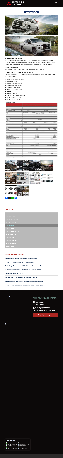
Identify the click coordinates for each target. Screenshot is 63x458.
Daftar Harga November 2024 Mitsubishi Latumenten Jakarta (24, 281)
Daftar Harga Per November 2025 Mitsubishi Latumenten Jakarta (25, 266)
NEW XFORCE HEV (11, 240)
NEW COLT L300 (11, 217)
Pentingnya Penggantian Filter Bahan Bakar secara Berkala (23, 269)
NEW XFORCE (10, 237)
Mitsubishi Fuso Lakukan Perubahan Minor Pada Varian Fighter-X (25, 285)
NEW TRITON (10, 226)
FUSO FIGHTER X (11, 243)
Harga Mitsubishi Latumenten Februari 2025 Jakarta (21, 277)
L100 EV (8, 214)
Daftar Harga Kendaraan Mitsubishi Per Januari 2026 (21, 258)
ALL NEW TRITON (11, 223)
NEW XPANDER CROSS (12, 232)
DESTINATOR (10, 246)
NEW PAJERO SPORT (12, 220)
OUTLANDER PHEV (11, 235)
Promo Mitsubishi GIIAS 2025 (14, 273)
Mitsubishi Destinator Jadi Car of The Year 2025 (19, 262)
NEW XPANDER (10, 229)
